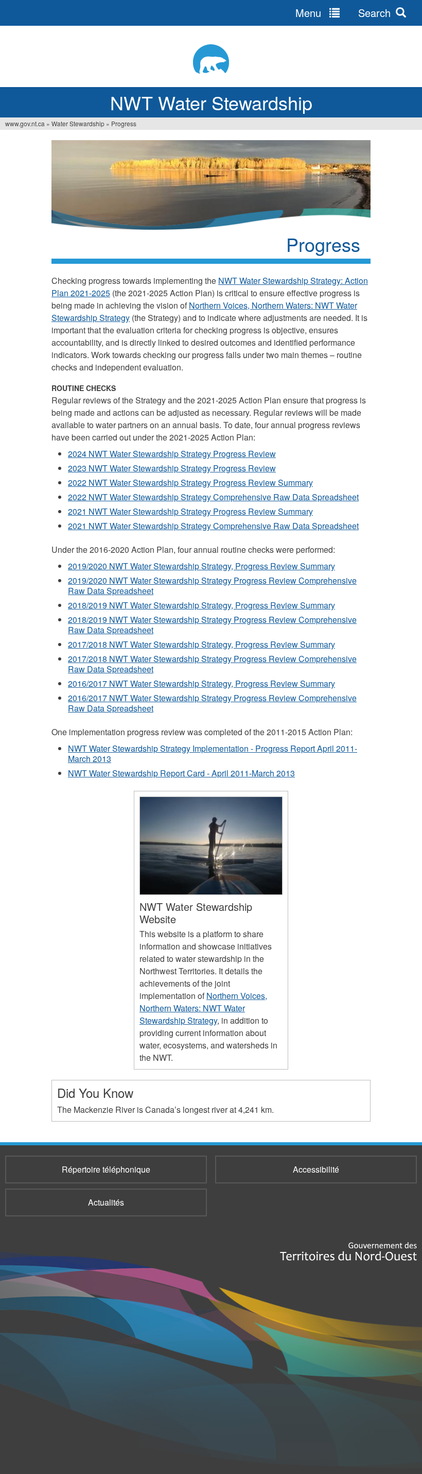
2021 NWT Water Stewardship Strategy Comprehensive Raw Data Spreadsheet (213, 526)
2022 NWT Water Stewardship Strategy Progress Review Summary (190, 482)
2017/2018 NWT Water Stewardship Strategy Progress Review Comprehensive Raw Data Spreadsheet (212, 664)
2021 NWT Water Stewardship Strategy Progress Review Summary (190, 511)
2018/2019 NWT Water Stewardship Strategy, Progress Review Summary (201, 605)
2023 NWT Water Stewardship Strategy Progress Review (172, 468)
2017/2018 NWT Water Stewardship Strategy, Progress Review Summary (201, 644)
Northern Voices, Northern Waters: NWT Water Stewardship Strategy (203, 1008)
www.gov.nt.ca (25, 123)
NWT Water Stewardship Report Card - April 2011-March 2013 (181, 773)
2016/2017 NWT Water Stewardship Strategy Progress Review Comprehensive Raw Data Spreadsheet (212, 703)
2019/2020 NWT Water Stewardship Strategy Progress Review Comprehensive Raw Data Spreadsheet (212, 585)
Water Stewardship (77, 123)
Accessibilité (316, 1169)
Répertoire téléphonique (106, 1169)
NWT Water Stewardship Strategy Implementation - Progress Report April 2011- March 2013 (212, 753)
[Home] (211, 59)
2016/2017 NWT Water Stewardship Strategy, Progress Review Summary (201, 683)
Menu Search (343, 12)
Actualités (106, 1202)
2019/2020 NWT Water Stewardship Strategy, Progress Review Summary (201, 566)
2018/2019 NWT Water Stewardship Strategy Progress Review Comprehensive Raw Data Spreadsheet (212, 625)
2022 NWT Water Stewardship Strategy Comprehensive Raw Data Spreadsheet (213, 497)
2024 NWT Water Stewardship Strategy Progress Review (172, 454)
